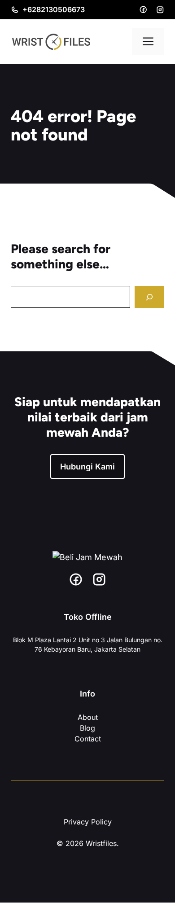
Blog (87, 727)
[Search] (149, 297)
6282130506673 (56, 9)
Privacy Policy (88, 821)
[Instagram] (160, 10)
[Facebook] (143, 9)
